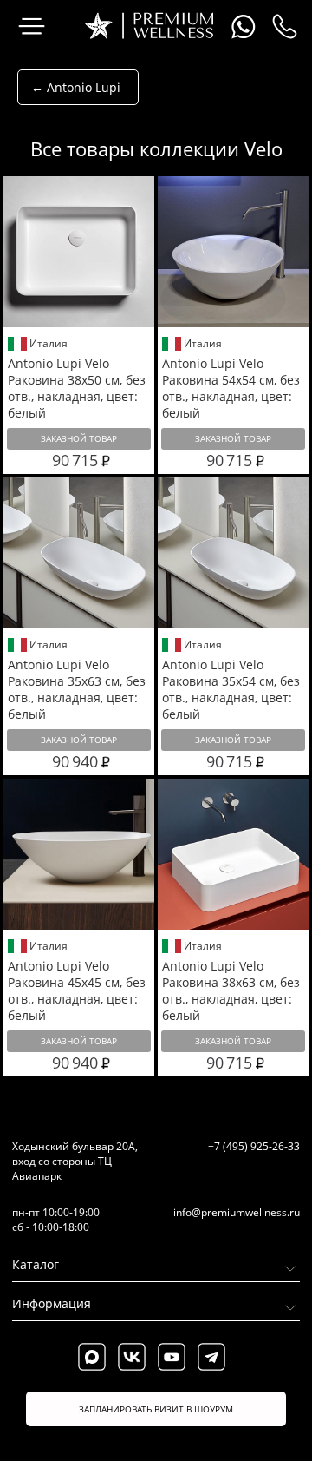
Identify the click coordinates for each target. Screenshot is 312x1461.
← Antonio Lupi (75, 87)
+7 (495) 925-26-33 (254, 1146)
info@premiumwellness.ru (236, 1212)
